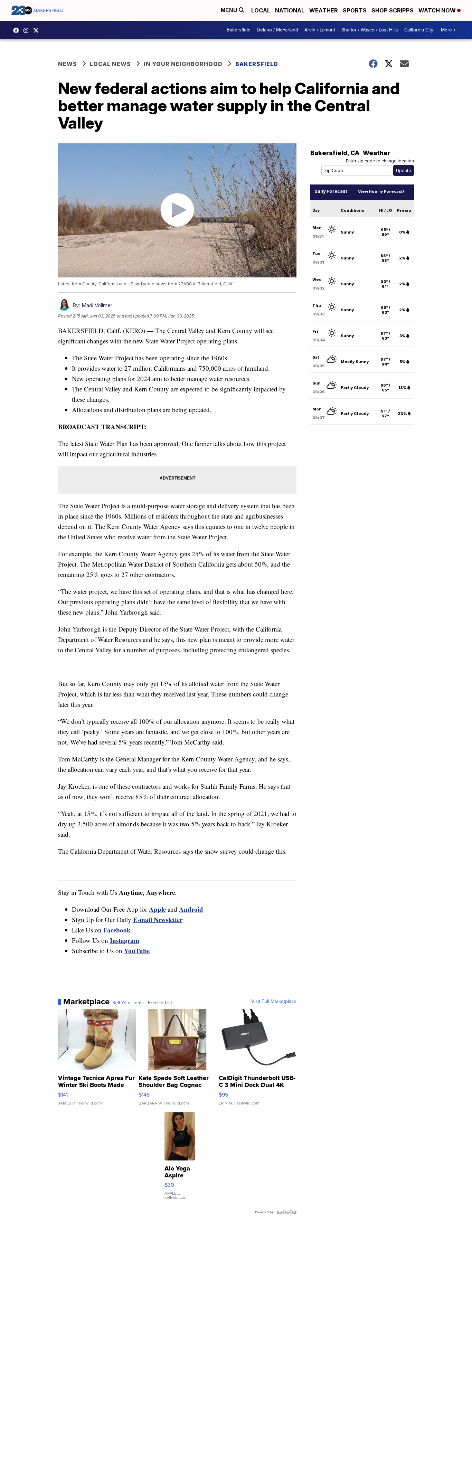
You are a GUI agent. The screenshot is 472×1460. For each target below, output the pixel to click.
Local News (110, 63)
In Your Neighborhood (183, 63)
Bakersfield (239, 30)
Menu (230, 10)
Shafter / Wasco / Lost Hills (369, 30)
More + (448, 30)
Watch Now (437, 10)
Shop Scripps (392, 10)
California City (418, 30)
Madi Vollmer (97, 305)
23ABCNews (27, 30)
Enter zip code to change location (380, 160)
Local (260, 10)
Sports (355, 10)
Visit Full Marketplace (273, 1001)
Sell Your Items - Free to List (142, 1003)
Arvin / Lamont (319, 30)
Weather (323, 10)
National (289, 10)
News (67, 63)
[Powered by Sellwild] (286, 1212)
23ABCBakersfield (17, 30)
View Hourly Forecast (380, 191)
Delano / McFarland (277, 30)
